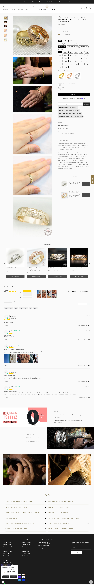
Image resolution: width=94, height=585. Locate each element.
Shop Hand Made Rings (32, 441)
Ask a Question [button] (73, 291)
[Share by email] (67, 31)
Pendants (11, 6)
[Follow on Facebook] (39, 548)
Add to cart (74, 94)
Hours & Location (7, 544)
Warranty (24, 549)
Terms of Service (26, 553)
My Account (25, 555)
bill (30, 308)
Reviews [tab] (7, 301)
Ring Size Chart (6, 553)
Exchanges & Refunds (27, 546)
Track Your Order (26, 544)
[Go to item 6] (6, 40)
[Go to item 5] (6, 35)
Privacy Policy (25, 551)
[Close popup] (17, 566)
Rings (4, 6)
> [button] (53, 401)
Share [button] (7, 325)
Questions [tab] (16, 301)
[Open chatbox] (3, 582)
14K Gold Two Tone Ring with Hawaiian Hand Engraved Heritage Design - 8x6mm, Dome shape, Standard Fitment (75, 194)
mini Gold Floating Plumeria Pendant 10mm (11, 571)
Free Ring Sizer (6, 555)
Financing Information (8, 546)
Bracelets (18, 6)
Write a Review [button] (85, 291)
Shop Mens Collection (24, 469)
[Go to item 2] (6, 22)
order (21, 308)
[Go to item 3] (6, 26)
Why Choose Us (7, 542)
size (11, 308)
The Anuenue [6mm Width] (76, 267)
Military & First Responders (9, 558)
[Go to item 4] (6, 30)
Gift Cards (5, 560)
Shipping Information (27, 542)
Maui (35, 308)
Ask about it (13, 576)
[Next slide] (89, 263)
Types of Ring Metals (8, 551)
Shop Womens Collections (69, 469)
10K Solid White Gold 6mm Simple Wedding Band (75, 183)
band (16, 308)
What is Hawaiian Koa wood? (9, 549)
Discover (13, 9)
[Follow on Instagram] (42, 548)
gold (26, 308)
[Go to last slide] (4, 263)
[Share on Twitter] (63, 31)
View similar (5, 576)
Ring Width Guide (7, 562)
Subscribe (76, 552)
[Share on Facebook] (61, 31)
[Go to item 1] (6, 18)
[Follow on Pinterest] (46, 548)
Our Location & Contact (23, 9)
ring (6, 308)
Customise (5, 9)
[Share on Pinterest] (65, 31)
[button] (86, 325)
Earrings (25, 6)
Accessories (32, 6)
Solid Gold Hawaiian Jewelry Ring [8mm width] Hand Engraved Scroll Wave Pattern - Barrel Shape (57, 269)
